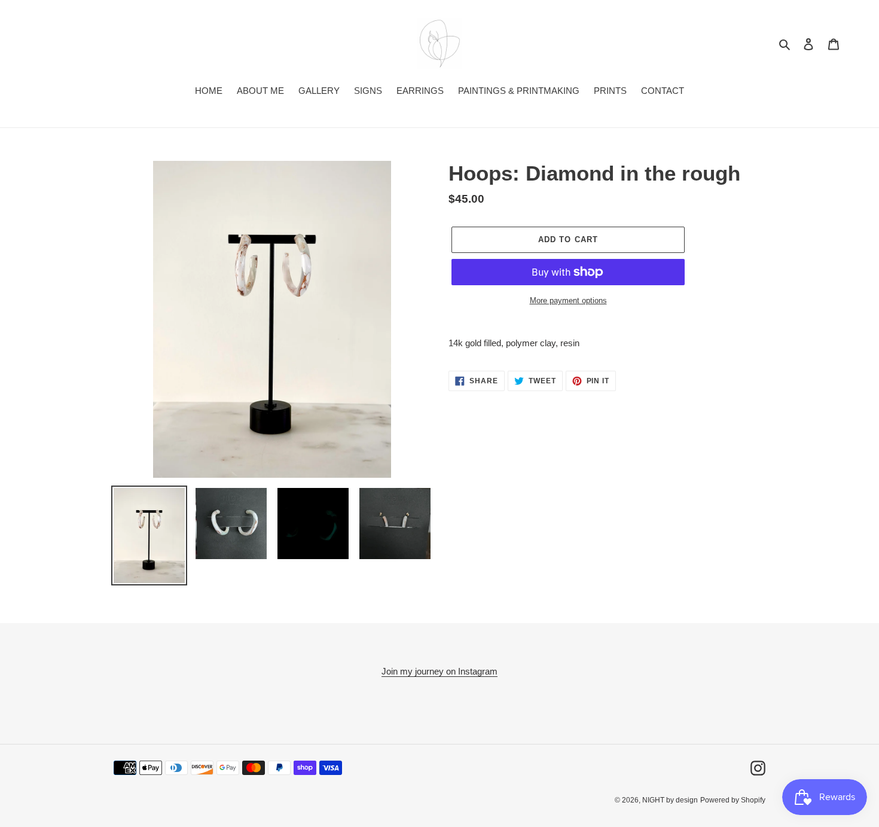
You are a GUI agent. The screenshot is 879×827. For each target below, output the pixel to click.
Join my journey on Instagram (439, 671)
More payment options (568, 300)
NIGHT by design (670, 800)
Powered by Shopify (732, 800)
